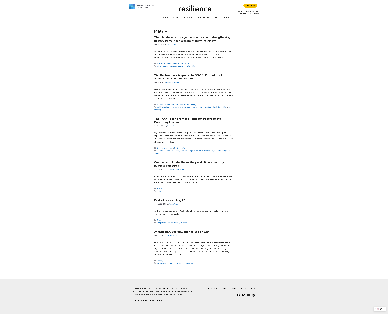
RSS (253, 288)
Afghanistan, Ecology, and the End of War (181, 231)
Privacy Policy (156, 300)
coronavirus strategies (186, 107)
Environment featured (175, 63)
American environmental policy (168, 151)
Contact (223, 288)
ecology (170, 263)
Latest (155, 17)
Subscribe (244, 288)
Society (216, 17)
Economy (175, 17)
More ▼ (226, 17)
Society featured (180, 148)
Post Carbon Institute (252, 13)
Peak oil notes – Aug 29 (169, 200)
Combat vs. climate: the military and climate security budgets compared (189, 163)
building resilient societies (167, 107)
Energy (165, 17)
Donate (233, 288)
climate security (184, 66)
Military (193, 66)
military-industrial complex (218, 151)
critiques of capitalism (204, 107)
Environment (188, 17)
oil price (184, 223)
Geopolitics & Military (165, 223)
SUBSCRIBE (250, 6)
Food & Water (203, 17)
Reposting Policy (140, 300)
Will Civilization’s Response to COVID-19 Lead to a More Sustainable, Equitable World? (191, 76)
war (192, 263)
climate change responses (167, 66)
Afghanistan (161, 263)
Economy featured (172, 104)
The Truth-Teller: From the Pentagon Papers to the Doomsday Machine (187, 120)
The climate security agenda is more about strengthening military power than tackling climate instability (192, 38)
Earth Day (217, 107)
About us (212, 288)
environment (179, 263)
